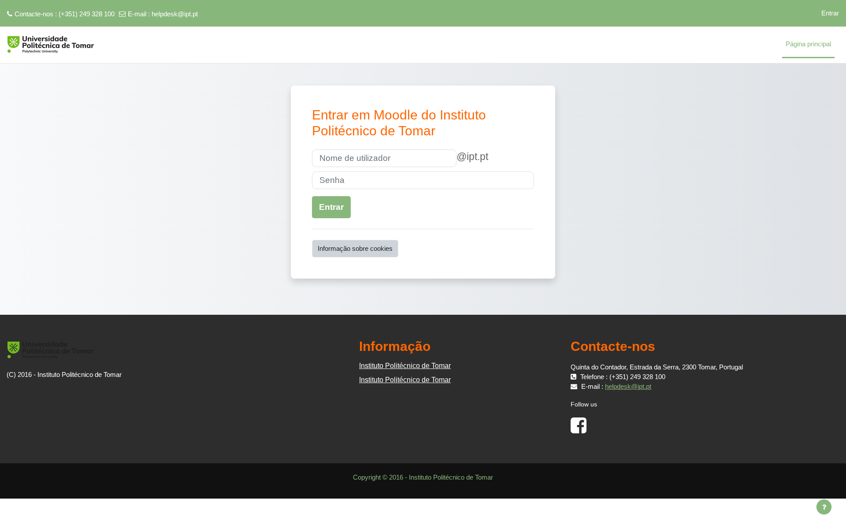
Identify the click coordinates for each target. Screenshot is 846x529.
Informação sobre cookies (355, 248)
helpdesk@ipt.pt (175, 14)
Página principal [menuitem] (808, 44)
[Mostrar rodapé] (824, 507)
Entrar (830, 13)
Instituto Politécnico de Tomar (405, 365)
